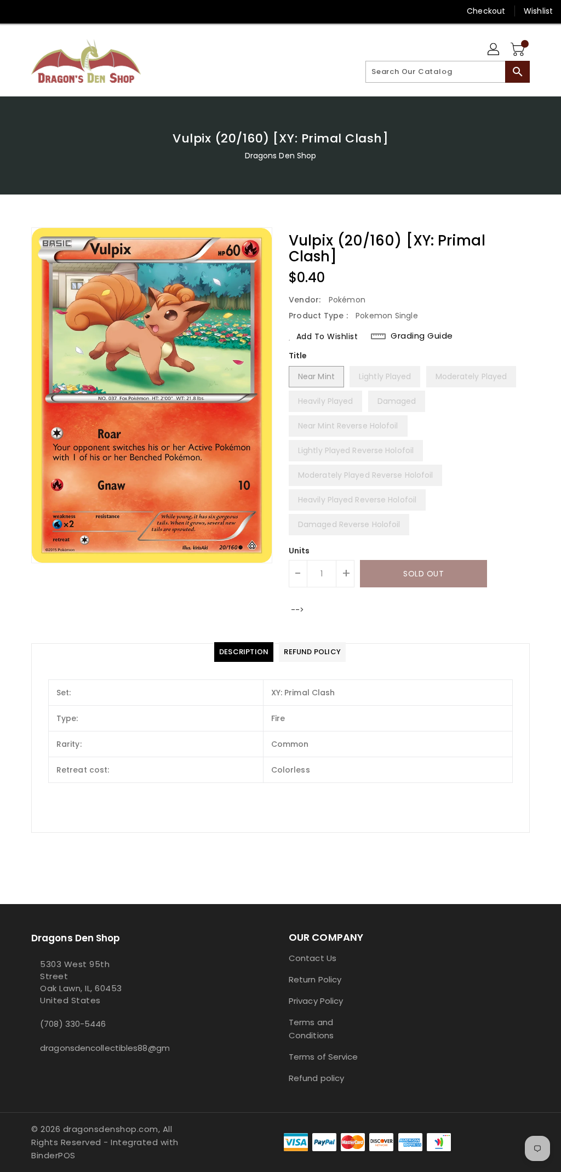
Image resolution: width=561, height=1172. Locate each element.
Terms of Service (323, 1056)
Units (299, 550)
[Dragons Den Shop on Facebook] (17, 11)
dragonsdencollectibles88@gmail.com (88, 1048)
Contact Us (312, 958)
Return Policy (315, 979)
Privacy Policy (316, 1001)
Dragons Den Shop (281, 155)
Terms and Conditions (311, 1028)
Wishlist (538, 10)
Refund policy (316, 1078)
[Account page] (494, 50)
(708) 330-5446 (73, 1024)
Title (298, 355)
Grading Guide (422, 335)
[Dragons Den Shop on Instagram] (36, 11)
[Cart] (519, 50)
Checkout (486, 10)
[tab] (243, 652)
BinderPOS (53, 1155)
